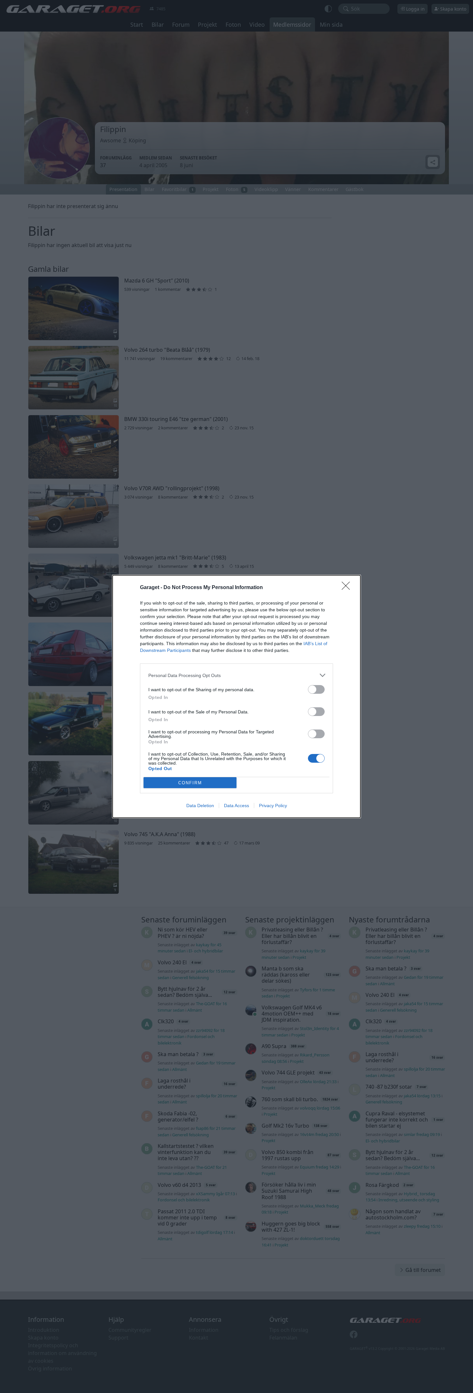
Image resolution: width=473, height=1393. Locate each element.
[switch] (316, 689)
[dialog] (236, 696)
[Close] (348, 588)
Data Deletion (200, 805)
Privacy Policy (273, 805)
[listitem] (236, 675)
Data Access (236, 805)
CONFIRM (190, 782)
